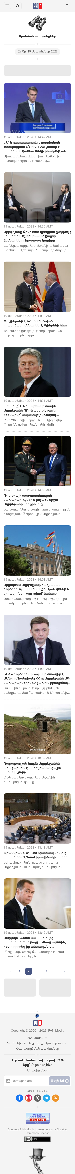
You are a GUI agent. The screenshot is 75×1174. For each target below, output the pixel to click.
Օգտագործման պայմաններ (37, 1048)
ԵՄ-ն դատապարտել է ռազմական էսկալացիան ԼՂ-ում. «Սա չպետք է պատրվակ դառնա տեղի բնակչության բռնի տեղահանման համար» (35, 147)
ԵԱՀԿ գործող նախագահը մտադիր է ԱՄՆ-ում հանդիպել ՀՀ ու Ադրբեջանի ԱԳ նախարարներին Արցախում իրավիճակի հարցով (37, 678)
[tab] (29, 1149)
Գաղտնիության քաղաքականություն (35, 1043)
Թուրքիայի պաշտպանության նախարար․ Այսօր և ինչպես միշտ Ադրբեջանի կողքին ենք (31, 500)
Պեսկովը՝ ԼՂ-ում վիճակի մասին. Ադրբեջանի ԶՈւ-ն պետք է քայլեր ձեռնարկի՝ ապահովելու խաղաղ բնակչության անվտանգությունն (30, 410)
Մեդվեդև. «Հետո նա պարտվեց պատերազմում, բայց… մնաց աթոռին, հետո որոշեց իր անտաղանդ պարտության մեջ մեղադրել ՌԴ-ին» (35, 942)
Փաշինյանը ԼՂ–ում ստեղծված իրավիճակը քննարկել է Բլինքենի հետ (35, 323)
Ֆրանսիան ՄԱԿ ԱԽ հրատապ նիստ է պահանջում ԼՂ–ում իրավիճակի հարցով (37, 855)
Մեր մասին (34, 1038)
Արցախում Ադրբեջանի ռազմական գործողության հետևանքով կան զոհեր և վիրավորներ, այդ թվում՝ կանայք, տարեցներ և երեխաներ (36, 589)
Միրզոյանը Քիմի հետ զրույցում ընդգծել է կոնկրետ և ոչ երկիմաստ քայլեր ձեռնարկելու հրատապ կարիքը (37, 236)
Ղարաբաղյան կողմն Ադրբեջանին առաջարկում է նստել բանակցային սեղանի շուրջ (32, 768)
